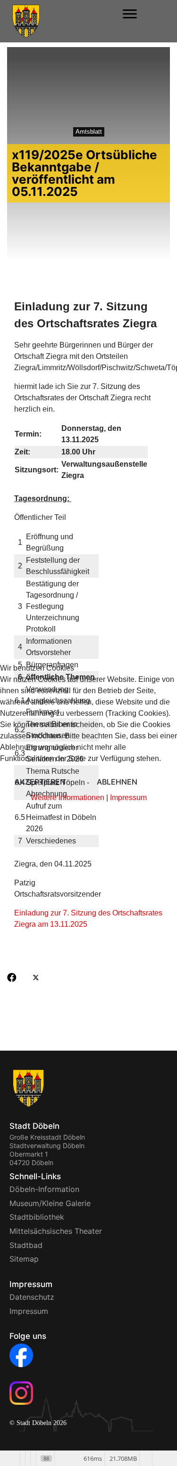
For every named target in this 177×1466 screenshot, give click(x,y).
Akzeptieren (40, 781)
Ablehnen (117, 781)
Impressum (128, 798)
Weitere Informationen (67, 798)
